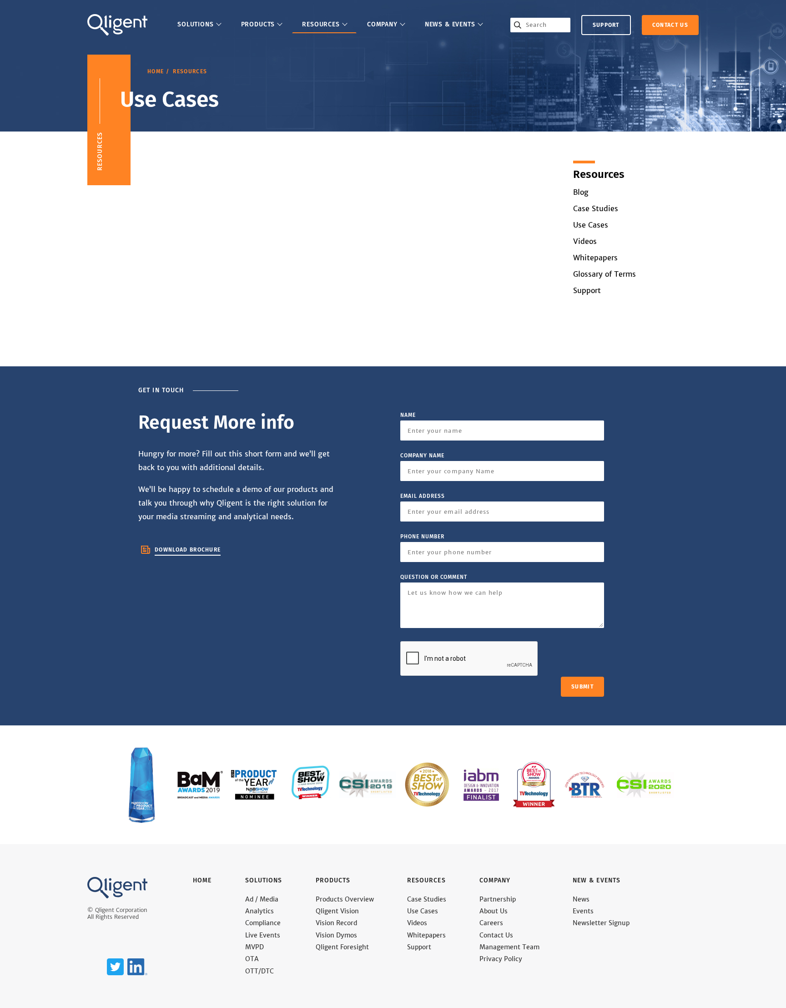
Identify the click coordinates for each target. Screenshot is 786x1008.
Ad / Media (261, 899)
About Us (493, 911)
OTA (252, 959)
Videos (585, 241)
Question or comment (433, 577)
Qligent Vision (337, 911)
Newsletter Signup (601, 923)
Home (155, 71)
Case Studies (595, 208)
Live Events (262, 935)
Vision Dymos (336, 935)
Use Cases (590, 225)
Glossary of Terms (604, 274)
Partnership (497, 899)
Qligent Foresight (342, 947)
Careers (491, 923)
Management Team (509, 947)
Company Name (422, 455)
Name (408, 415)
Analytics (259, 911)
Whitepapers (595, 258)
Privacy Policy (500, 959)
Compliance (263, 923)
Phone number (422, 536)
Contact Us (496, 935)
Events (583, 911)
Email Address (422, 496)
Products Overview (345, 899)
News (581, 899)
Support (606, 25)
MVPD (254, 947)
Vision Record (336, 923)
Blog (581, 192)
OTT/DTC (259, 971)
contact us (670, 25)
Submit (582, 686)
